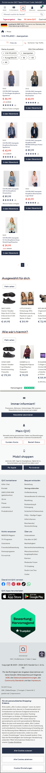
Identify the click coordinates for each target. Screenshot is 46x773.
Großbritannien (20, 659)
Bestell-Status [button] (34, 442)
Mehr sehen (9, 286)
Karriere (27, 558)
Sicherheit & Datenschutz (33, 511)
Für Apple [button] (12, 467)
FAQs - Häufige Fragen (33, 515)
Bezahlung (28, 500)
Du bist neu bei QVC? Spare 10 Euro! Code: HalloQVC (22, 2)
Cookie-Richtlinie (14, 742)
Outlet (26, 574)
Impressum (36, 680)
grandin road (5, 693)
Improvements (15, 693)
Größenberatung (30, 492)
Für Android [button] (34, 467)
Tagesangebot (9, 19)
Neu (19, 19)
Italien (29, 659)
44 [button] (5, 62)
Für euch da (5, 555)
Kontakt (4, 488)
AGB (7, 677)
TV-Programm (6, 539)
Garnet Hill (29, 690)
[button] (4, 9)
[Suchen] (42, 14)
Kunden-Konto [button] (12, 442)
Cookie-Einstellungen (23, 768)
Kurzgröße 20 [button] (10, 57)
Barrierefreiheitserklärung (34, 547)
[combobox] (20, 14)
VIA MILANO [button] (10, 53)
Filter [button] (13, 43)
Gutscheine (5, 543)
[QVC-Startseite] (3, 31)
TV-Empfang (29, 566)
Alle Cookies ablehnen (23, 759)
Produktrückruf (7, 511)
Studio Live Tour (30, 570)
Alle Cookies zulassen (23, 750)
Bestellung (28, 484)
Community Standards (14, 680)
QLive (3, 499)
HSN (2, 690)
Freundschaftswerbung (10, 547)
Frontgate (21, 690)
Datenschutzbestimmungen (25, 677)
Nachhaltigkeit (29, 543)
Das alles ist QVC (30, 539)
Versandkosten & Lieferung (34, 496)
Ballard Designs (11, 690)
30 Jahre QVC (30, 19)
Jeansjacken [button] (28, 53)
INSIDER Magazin (8, 535)
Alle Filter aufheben (35, 49)
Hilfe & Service (30, 519)
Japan (34, 659)
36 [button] (24, 57)
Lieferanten (5, 507)
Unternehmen (29, 535)
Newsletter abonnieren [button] (23, 415)
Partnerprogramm (8, 551)
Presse (3, 503)
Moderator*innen (30, 562)
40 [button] (32, 57)
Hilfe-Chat (5, 484)
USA (11, 659)
